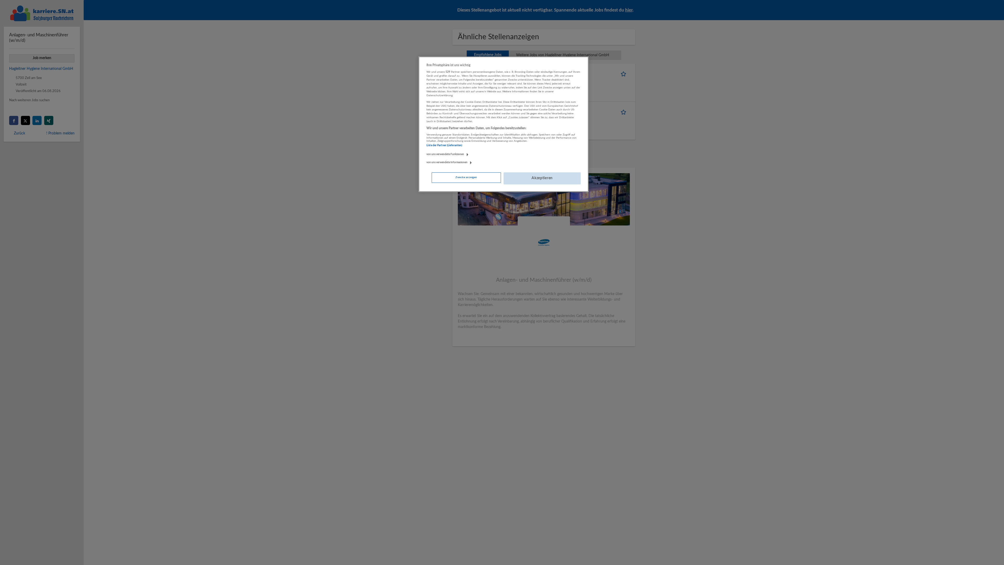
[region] (504, 124)
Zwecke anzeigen (466, 177)
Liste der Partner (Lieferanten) (444, 145)
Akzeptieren (542, 178)
